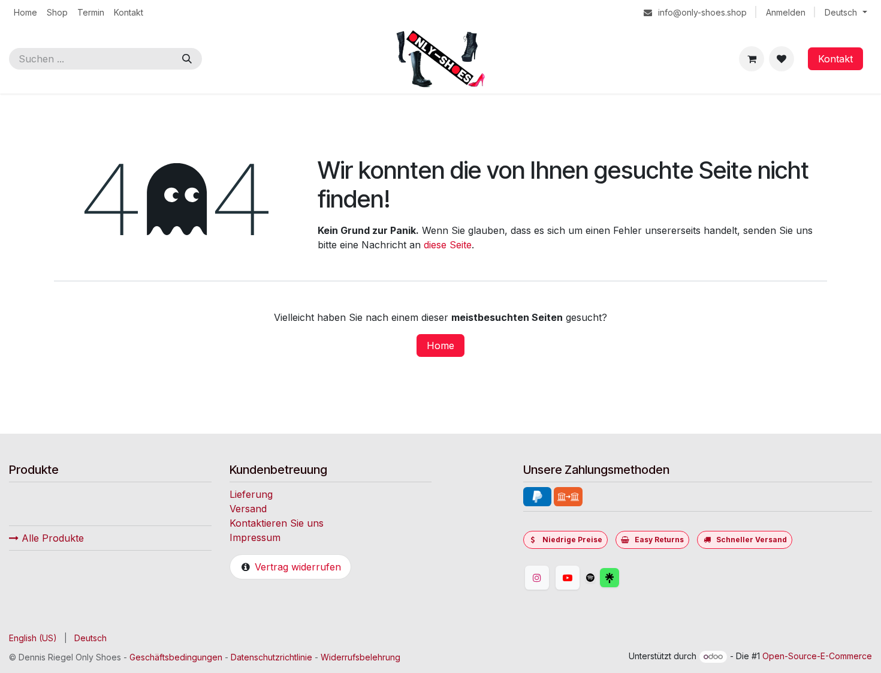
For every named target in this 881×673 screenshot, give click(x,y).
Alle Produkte (51, 538)
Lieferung (251, 494)
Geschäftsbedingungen (175, 657)
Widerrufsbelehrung (360, 657)
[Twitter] (638, 577)
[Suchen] (187, 59)
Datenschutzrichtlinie (271, 657)
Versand (248, 509)
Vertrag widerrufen (298, 567)
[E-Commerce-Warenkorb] (751, 58)
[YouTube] (568, 578)
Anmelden (785, 12)
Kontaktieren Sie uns (277, 523)
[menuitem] (25, 12)
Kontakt (835, 59)
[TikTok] (590, 577)
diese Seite (448, 245)
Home (440, 345)
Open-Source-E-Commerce (817, 656)
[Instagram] (537, 578)
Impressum (255, 537)
